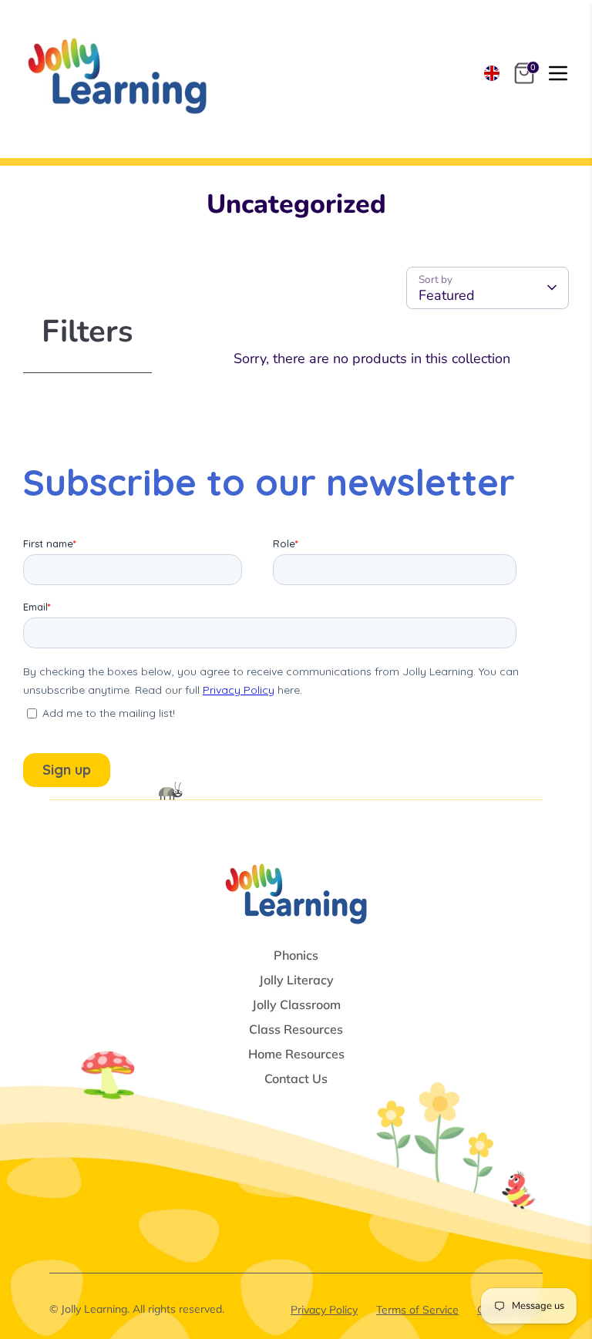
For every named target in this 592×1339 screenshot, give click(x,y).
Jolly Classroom (296, 1004)
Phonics (296, 955)
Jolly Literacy (296, 979)
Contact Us (296, 1078)
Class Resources (296, 1029)
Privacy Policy (324, 1310)
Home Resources (296, 1053)
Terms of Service (417, 1310)
